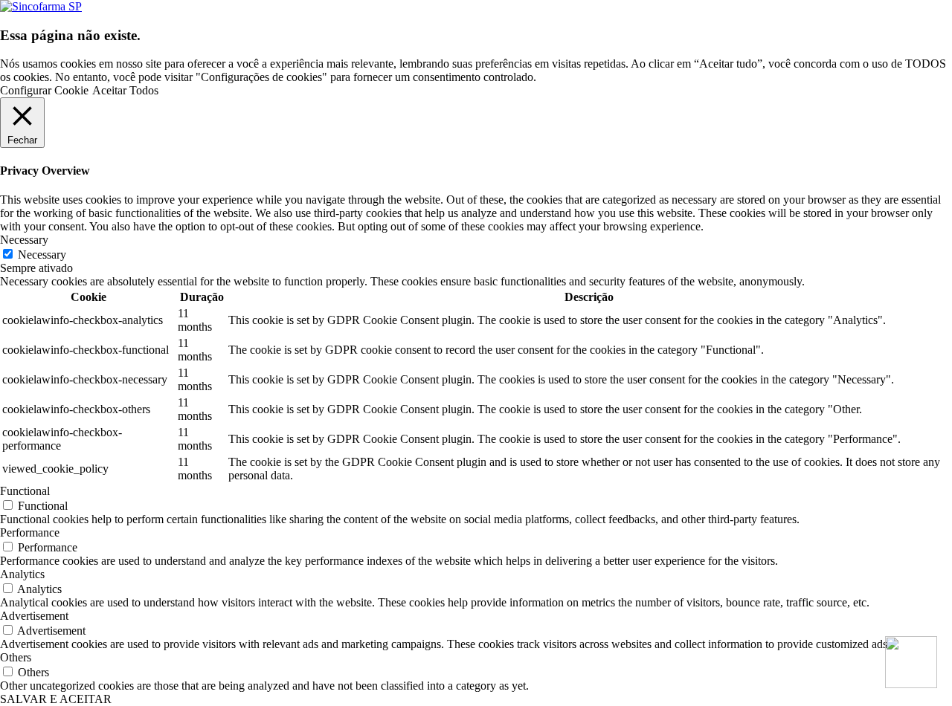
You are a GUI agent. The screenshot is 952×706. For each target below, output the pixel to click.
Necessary (42, 254)
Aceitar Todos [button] (125, 90)
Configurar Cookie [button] (44, 90)
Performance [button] (30, 532)
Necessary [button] (24, 239)
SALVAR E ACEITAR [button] (56, 699)
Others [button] (15, 657)
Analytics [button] (22, 574)
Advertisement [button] (34, 615)
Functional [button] (25, 491)
